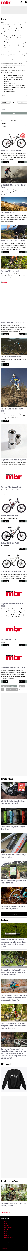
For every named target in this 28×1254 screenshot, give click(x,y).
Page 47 (13, 16)
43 (7, 689)
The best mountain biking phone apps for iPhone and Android (13, 881)
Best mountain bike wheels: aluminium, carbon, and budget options (13, 907)
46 (16, 689)
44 (10, 689)
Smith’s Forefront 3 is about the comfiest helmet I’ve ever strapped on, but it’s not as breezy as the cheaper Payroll (14, 997)
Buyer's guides (7, 779)
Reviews (8, 16)
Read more (14, 914)
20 (23, 686)
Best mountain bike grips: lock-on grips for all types (13, 827)
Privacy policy (23, 1246)
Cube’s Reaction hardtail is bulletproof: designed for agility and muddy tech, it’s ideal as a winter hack (13, 1025)
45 (13, 689)
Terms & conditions (16, 1246)
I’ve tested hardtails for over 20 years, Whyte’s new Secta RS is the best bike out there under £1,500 (13, 972)
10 (20, 686)
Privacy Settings (4, 1248)
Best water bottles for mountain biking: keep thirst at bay (13, 855)
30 (2, 689)
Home (2, 16)
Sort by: (4, 123)
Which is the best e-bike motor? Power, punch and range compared (13, 802)
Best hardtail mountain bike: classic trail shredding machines (13, 1204)
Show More (7, 1212)
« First (12, 686)
